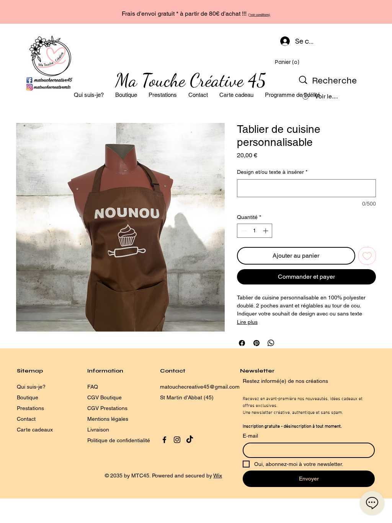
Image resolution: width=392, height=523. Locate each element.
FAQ (92, 387)
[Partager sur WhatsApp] (271, 343)
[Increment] (266, 230)
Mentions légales (107, 419)
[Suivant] (350, 11)
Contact (26, 419)
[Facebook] (164, 439)
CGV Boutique (104, 397)
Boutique (27, 397)
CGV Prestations (107, 408)
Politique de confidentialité (119, 440)
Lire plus (247, 322)
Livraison (98, 430)
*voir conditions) (259, 14)
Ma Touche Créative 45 (190, 80)
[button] (288, 62)
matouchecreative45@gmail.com (200, 387)
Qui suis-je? (31, 387)
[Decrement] (243, 230)
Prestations (30, 408)
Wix (217, 475)
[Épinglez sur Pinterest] (256, 343)
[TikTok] (189, 439)
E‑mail (250, 436)
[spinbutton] (254, 230)
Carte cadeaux (35, 430)
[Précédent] (42, 11)
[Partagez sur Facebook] (242, 343)
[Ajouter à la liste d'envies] (367, 256)
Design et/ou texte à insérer (272, 172)
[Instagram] (177, 439)
